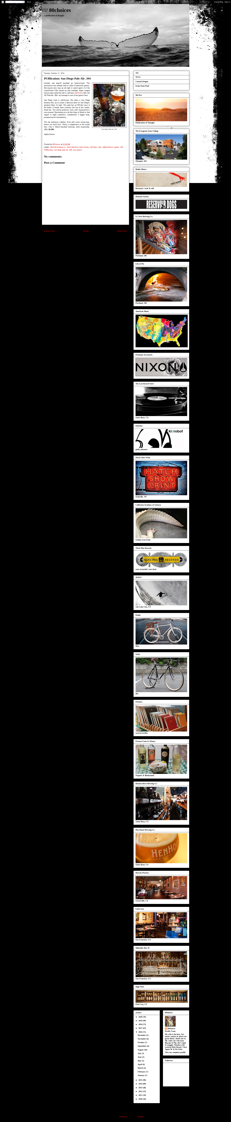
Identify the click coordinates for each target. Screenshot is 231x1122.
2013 (140, 1088)
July (140, 1053)
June (140, 1057)
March (141, 1068)
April (140, 1064)
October (141, 1042)
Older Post (122, 231)
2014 (140, 1084)
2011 (140, 1095)
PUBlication (48, 150)
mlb (121, 147)
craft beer (93, 147)
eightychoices (108, 147)
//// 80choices (56, 10)
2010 (140, 1099)
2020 (140, 1017)
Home (86, 231)
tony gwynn (77, 150)
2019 (140, 1021)
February (142, 1072)
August (141, 1050)
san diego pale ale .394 (63, 150)
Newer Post (49, 231)
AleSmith (78, 93)
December (142, 1035)
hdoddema (123, 1117)
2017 (140, 1028)
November (142, 1039)
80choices (171, 1029)
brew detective (72, 147)
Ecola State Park (142, 86)
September (142, 1046)
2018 (140, 1024)
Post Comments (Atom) (91, 240)
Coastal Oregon (142, 82)
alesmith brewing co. (58, 147)
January (141, 1075)
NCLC (138, 77)
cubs (99, 147)
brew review (83, 147)
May (140, 1061)
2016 (140, 1032)
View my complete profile (175, 1052)
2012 (140, 1091)
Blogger (140, 1117)
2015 (140, 1080)
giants (116, 147)
